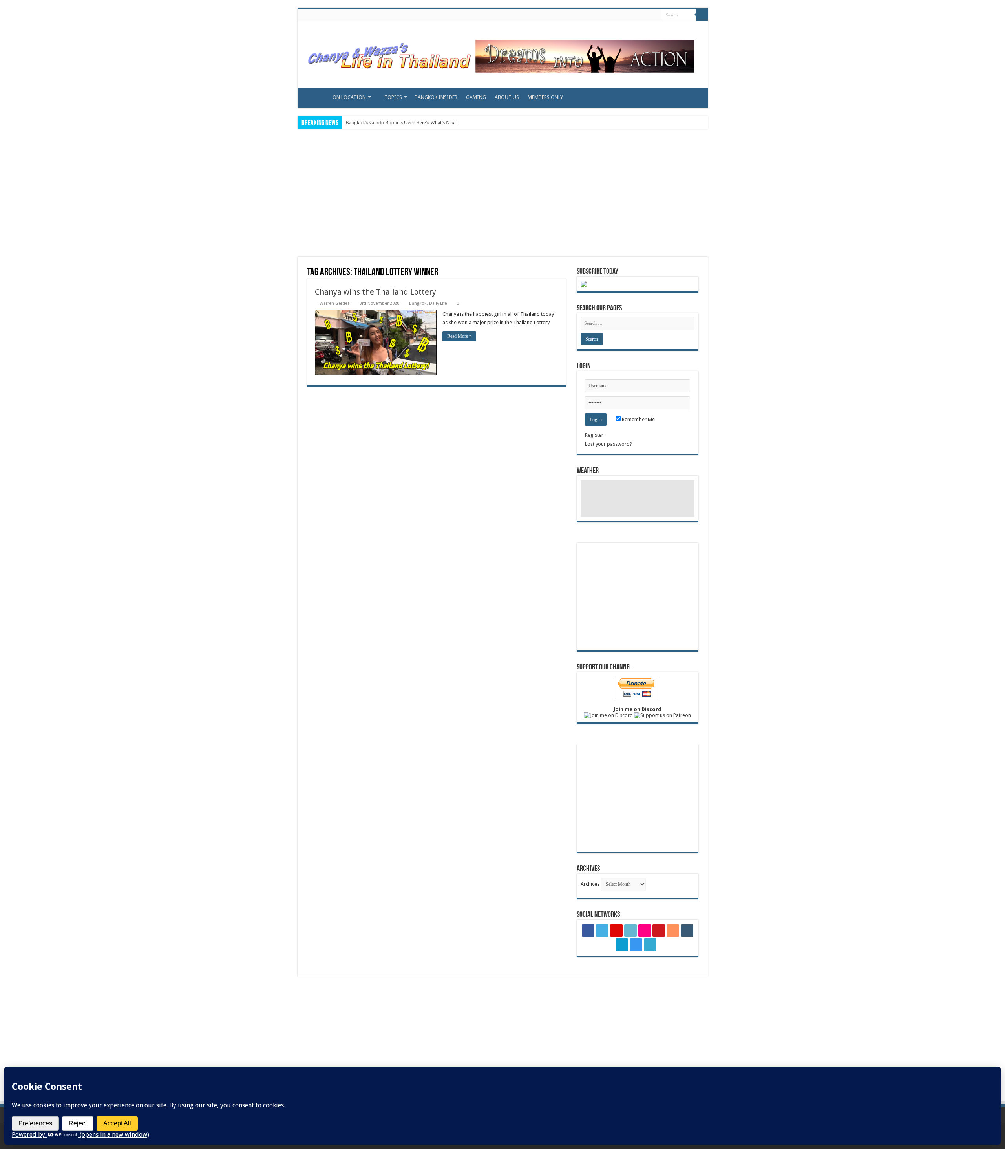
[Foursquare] (637, 15)
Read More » (459, 336)
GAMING (476, 97)
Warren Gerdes (335, 303)
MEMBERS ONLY (545, 97)
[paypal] (652, 15)
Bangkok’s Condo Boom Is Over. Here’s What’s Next (400, 122)
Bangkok (418, 303)
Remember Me (638, 419)
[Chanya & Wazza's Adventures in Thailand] (499, 53)
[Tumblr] (630, 15)
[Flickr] (607, 15)
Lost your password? (608, 444)
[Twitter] (585, 15)
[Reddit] (622, 15)
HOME (312, 96)
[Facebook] (578, 15)
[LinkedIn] (600, 15)
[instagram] (645, 15)
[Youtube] (615, 15)
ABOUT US (507, 97)
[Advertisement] (502, 194)
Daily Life (438, 303)
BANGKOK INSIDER (436, 97)
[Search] (702, 15)
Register (594, 435)
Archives (590, 884)
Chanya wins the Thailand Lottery (375, 292)
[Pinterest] (593, 15)
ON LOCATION (349, 97)
